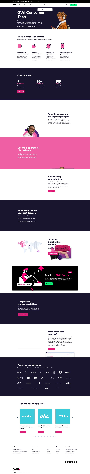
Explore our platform (23, 314)
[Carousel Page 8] (44, 436)
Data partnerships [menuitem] (35, 453)
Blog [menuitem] (47, 449)
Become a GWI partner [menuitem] (36, 455)
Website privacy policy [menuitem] (70, 451)
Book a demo (73, 4)
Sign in (67, 4)
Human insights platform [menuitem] (17, 449)
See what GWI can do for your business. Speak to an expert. (28, 1)
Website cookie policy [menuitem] (70, 453)
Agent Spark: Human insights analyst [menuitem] (20, 451)
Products (19, 4)
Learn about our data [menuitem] (17, 453)
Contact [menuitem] (57, 455)
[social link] (65, 462)
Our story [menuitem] (58, 449)
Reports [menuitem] (48, 451)
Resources (39, 4)
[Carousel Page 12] (50, 436)
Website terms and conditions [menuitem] (71, 449)
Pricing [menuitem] (45, 4)
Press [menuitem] (57, 453)
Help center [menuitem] (49, 453)
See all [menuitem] (67, 456)
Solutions (32, 4)
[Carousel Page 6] (41, 436)
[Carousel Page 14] (53, 436)
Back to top (16, 461)
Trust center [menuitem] (58, 456)
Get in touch (51, 349)
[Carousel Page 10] (47, 436)
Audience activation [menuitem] (36, 451)
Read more (23, 432)
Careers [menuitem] (57, 451)
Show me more (49, 283)
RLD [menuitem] (32, 449)
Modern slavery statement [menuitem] (71, 455)
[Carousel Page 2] (35, 436)
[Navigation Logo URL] (14, 4)
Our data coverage (53, 253)
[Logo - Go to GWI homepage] (16, 469)
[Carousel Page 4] (38, 436)
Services (25, 4)
